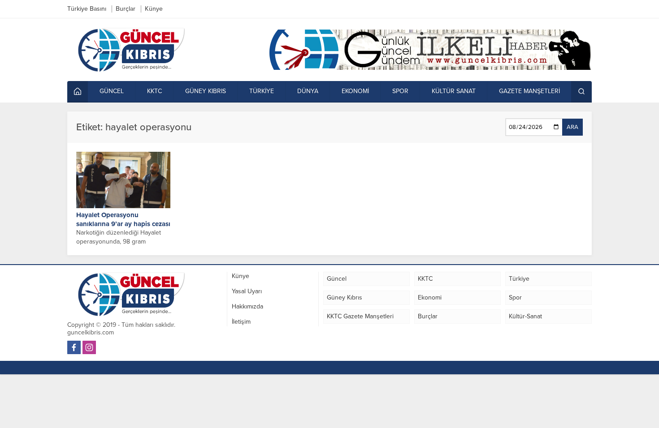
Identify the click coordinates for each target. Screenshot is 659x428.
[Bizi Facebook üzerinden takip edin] (74, 347)
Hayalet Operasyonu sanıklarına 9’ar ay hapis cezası (123, 219)
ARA (572, 127)
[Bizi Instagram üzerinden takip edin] (89, 347)
